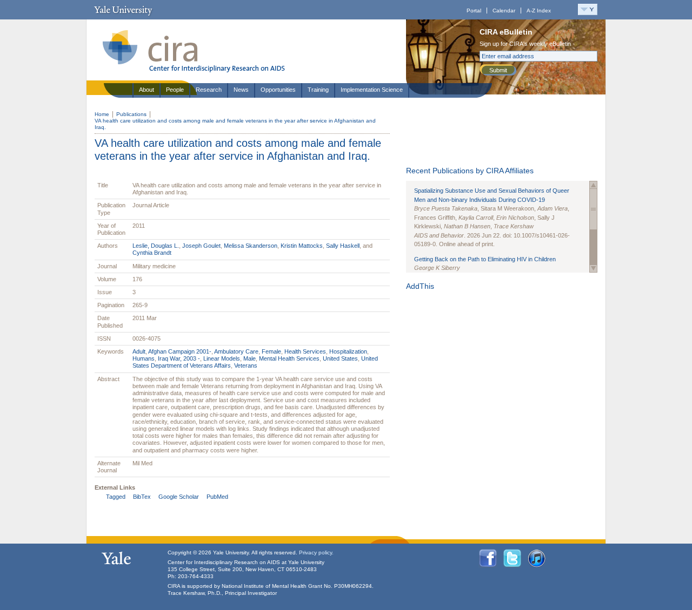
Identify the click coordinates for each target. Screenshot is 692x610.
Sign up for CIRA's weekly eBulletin (525, 43)
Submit (498, 70)
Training (318, 89)
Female (271, 351)
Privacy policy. (316, 552)
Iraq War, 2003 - (179, 358)
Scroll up (593, 185)
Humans (143, 358)
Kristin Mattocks (302, 245)
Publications (131, 114)
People (175, 89)
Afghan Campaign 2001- (179, 351)
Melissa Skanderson (250, 245)
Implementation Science (372, 89)
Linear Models (221, 358)
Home (102, 114)
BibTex (142, 496)
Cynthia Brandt (151, 252)
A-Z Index (539, 10)
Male (249, 358)
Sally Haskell (343, 245)
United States (340, 358)
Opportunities (278, 89)
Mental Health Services (289, 358)
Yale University (122, 9)
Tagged (115, 496)
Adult (138, 351)
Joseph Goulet (201, 245)
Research (209, 89)
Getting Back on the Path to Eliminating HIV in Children (485, 259)
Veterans (245, 365)
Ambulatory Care (236, 351)
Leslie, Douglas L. (155, 245)
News (241, 89)
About (146, 89)
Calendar (504, 10)
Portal (474, 10)
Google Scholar (178, 496)
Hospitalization (348, 351)
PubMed (217, 496)
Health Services (305, 351)
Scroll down (593, 269)
